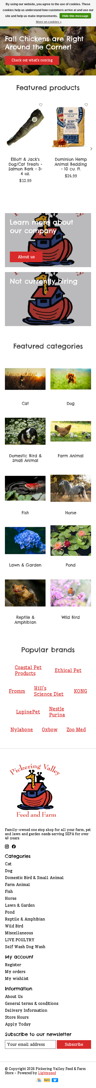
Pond (71, 565)
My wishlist (17, 978)
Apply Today (18, 1024)
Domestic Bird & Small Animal (25, 458)
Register (13, 964)
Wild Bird (71, 617)
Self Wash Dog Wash (25, 946)
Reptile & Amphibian (25, 620)
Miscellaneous (19, 932)
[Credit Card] (39, 1080)
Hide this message (75, 16)
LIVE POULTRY (19, 939)
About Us (14, 996)
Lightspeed (47, 1073)
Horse (70, 512)
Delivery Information (26, 1010)
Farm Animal (70, 455)
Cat (25, 403)
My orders (15, 971)
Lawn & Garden (25, 565)
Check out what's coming (32, 60)
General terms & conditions (31, 1003)
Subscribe (74, 1044)
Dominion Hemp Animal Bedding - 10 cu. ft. (71, 164)
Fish (25, 512)
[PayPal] (47, 1080)
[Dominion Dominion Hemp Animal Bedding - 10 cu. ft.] (70, 127)
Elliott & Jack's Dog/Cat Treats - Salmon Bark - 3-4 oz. (25, 166)
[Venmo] (55, 1080)
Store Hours (17, 1017)
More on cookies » (49, 22)
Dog (71, 403)
